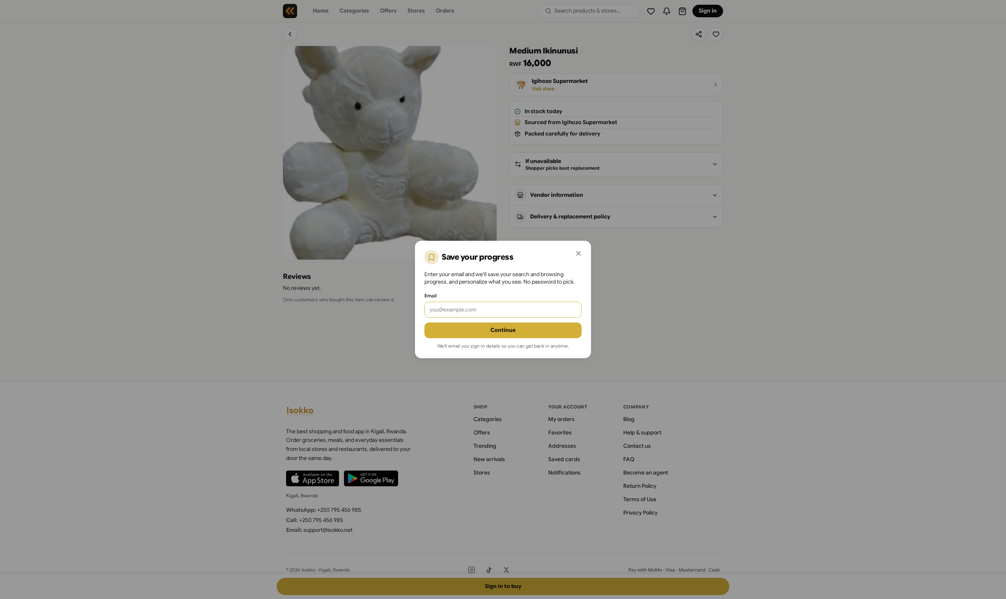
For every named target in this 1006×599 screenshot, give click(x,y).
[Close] (578, 253)
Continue (503, 329)
